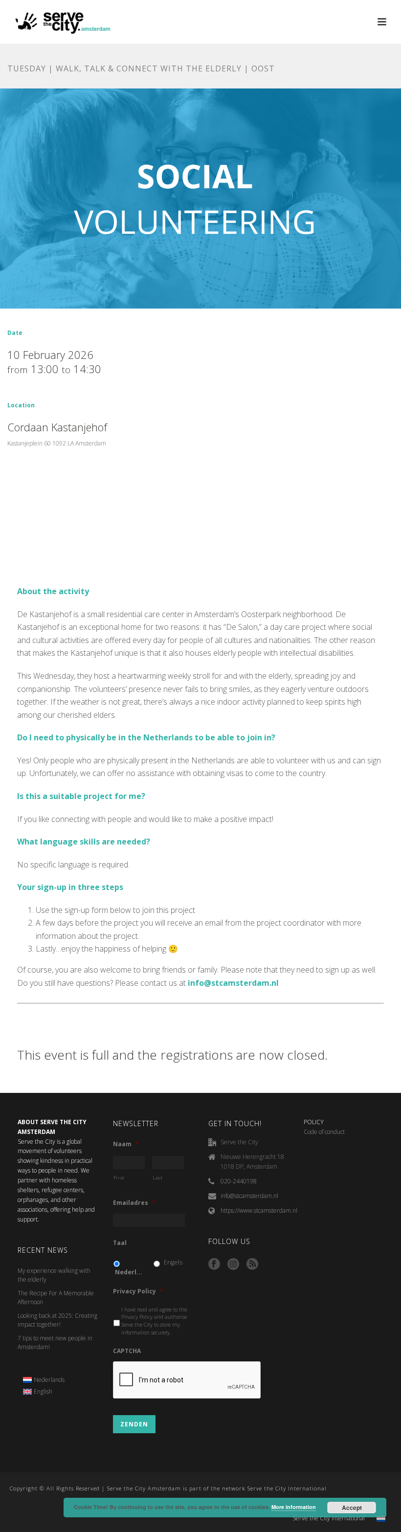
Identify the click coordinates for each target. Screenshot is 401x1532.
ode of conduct (326, 1132)
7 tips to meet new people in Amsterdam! (55, 1342)
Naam (126, 1144)
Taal (120, 1243)
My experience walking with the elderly (54, 1275)
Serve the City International (328, 1518)
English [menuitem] (43, 1391)
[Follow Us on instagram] (233, 1264)
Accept (352, 1507)
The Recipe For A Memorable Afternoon (56, 1297)
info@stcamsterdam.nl (249, 1196)
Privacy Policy (138, 1291)
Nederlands (130, 1272)
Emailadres (134, 1203)
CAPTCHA (127, 1351)
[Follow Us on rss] (252, 1264)
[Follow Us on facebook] (214, 1264)
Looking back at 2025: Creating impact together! (57, 1320)
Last (158, 1178)
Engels (173, 1262)
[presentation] (187, 1380)
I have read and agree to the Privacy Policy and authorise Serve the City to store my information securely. (154, 1321)
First (119, 1178)
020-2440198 (239, 1181)
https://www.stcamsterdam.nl (259, 1210)
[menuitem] (44, 1380)
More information (293, 1506)
